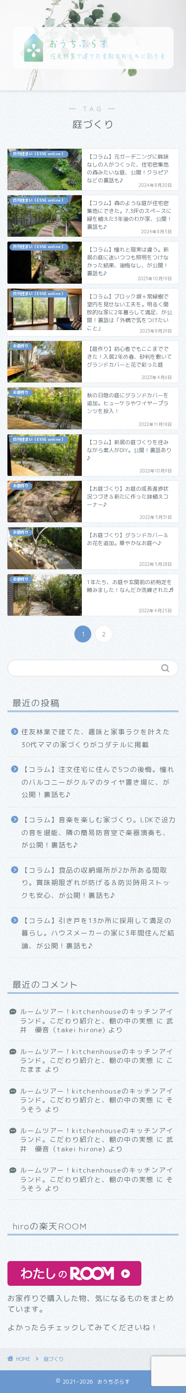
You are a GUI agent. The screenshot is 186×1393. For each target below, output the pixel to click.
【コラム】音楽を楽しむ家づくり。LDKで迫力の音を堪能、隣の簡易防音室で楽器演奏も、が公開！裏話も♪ (98, 832)
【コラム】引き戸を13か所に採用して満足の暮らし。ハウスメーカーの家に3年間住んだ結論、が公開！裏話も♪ (98, 933)
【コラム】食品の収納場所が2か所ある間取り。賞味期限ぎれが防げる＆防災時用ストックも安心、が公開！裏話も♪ (95, 882)
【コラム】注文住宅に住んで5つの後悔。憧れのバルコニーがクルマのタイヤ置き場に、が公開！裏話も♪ (98, 781)
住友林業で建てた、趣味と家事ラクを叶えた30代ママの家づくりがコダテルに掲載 (95, 738)
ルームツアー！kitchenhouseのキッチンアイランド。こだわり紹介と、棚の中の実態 (97, 1016)
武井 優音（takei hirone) (97, 1025)
